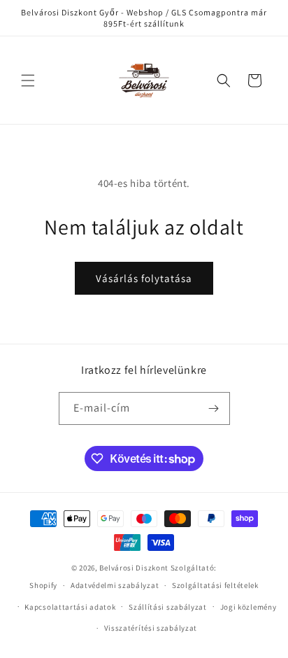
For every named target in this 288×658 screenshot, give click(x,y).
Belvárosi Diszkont (133, 568)
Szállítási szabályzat (168, 607)
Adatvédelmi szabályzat (115, 585)
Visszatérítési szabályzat (151, 628)
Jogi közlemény (248, 607)
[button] (28, 80)
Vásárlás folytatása (144, 278)
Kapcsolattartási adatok (69, 607)
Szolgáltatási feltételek (215, 585)
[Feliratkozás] (214, 408)
